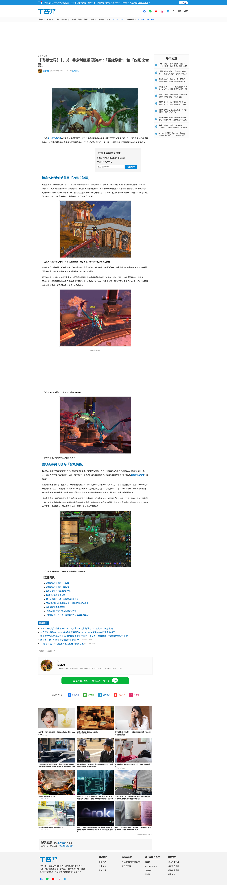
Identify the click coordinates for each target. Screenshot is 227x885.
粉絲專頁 (75, 695)
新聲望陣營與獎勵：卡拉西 (57, 583)
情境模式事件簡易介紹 (55, 595)
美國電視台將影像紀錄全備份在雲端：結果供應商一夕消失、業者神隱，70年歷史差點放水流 (84, 636)
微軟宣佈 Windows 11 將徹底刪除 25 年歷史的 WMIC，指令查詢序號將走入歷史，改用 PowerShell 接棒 (173, 89)
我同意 (183, 3)
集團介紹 (102, 862)
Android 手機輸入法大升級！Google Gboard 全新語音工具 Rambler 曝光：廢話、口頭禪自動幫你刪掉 (173, 135)
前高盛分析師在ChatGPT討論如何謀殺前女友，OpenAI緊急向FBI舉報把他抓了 (77, 632)
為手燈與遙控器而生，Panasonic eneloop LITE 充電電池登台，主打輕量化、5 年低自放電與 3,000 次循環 (173, 127)
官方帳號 (91, 695)
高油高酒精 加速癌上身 (46, 796)
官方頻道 (106, 695)
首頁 (39, 56)
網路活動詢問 (173, 870)
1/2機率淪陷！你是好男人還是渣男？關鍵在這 (62, 643)
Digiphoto (149, 870)
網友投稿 (171, 874)
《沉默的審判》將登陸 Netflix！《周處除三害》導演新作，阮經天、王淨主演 (76, 628)
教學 (80, 20)
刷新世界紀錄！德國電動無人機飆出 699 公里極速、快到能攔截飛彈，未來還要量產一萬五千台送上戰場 (173, 66)
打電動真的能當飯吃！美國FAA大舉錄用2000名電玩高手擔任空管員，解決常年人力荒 (173, 73)
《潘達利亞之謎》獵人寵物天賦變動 (61, 611)
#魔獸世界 (51, 651)
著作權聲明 (126, 866)
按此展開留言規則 (66, 846)
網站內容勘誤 (173, 862)
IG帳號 (136, 695)
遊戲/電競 (65, 20)
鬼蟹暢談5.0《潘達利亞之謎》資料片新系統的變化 (67, 603)
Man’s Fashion (151, 866)
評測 (74, 20)
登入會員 (61, 843)
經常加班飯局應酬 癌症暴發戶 (88, 732)
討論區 (101, 20)
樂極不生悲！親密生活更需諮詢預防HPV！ (60, 640)
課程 (108, 20)
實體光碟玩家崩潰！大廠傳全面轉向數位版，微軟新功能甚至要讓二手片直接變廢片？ (173, 120)
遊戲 (45, 56)
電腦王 (148, 874)
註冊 (186, 11)
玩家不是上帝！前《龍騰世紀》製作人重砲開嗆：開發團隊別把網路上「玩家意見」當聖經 (173, 104)
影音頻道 (121, 695)
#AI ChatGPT (118, 20)
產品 (49, 20)
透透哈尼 (46, 71)
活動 (92, 20)
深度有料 (130, 20)
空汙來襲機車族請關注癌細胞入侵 (50, 827)
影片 (86, 20)
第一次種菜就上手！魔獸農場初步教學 (62, 599)
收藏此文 (75, 71)
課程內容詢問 (173, 866)
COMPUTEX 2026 (146, 20)
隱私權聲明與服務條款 (131, 862)
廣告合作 (102, 866)
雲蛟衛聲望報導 (54, 138)
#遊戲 (41, 651)
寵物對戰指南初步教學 (55, 607)
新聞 (41, 20)
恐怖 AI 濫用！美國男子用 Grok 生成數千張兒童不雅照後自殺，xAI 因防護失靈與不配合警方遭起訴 (95, 830)
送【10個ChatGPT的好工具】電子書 (91, 681)
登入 (180, 11)
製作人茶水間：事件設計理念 (58, 591)
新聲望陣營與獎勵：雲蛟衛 (57, 587)
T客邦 (147, 862)
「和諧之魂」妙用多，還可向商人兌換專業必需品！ (68, 615)
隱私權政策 (143, 3)
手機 (57, 20)
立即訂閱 (131, 167)
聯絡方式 (102, 870)
